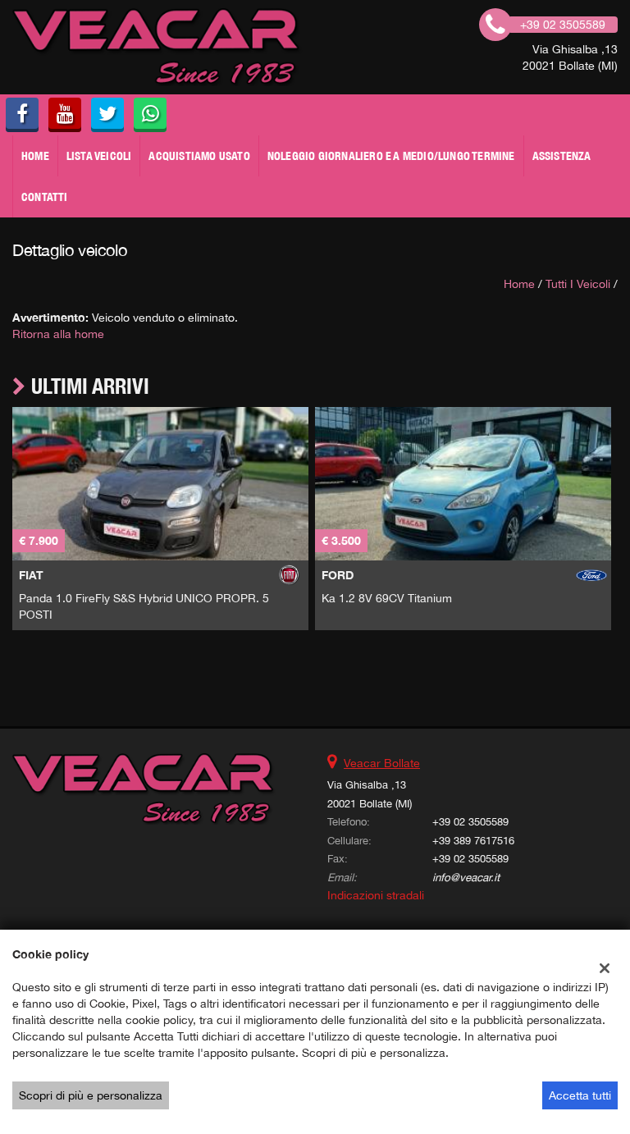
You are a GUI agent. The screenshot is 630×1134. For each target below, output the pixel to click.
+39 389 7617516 (473, 840)
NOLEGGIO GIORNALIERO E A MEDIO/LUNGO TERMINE (391, 155)
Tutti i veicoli (578, 283)
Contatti (44, 196)
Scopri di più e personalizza (90, 1095)
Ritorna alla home (58, 334)
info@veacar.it (466, 877)
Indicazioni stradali (375, 895)
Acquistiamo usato (198, 155)
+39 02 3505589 (470, 821)
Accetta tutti (580, 1095)
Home (35, 155)
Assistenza (561, 155)
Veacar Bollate (382, 763)
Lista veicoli (99, 155)
